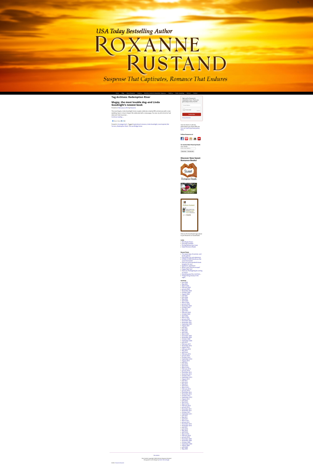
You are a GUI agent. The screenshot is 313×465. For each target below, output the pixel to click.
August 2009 (186, 445)
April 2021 (185, 332)
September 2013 (187, 377)
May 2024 (185, 299)
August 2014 (186, 361)
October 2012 (186, 396)
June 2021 (185, 329)
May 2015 (185, 351)
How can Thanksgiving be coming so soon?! (192, 271)
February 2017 (186, 344)
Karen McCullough (164, 460)
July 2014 (184, 362)
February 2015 (186, 354)
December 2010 (187, 424)
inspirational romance (139, 124)
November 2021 (187, 322)
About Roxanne (131, 93)
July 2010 (184, 427)
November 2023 (187, 306)
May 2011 (185, 417)
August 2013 (186, 379)
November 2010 (187, 425)
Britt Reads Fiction (187, 242)
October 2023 (186, 307)
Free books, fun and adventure (191, 257)
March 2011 (185, 421)
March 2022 (185, 317)
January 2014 (186, 371)
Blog (123, 93)
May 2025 (185, 284)
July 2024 (184, 296)
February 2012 (186, 405)
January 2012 (186, 407)
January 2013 (186, 391)
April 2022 (185, 316)
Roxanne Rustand (119, 463)
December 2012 (187, 392)
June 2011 (185, 415)
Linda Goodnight (152, 124)
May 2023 (185, 309)
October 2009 (186, 442)
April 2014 (185, 366)
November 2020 (187, 337)
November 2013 (187, 374)
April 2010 (185, 432)
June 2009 (185, 447)
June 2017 (185, 342)
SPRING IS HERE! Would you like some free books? (191, 260)
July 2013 (184, 381)
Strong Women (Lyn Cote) (190, 245)
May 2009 (185, 449)
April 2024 (185, 301)
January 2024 (186, 304)
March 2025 (185, 286)
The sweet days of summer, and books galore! (191, 255)
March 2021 (185, 334)
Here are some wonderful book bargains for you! (191, 263)
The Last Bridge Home (135, 126)
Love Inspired (162, 124)
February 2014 (186, 369)
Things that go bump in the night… (190, 276)
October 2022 (186, 314)
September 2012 (187, 397)
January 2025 (186, 289)
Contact (195, 93)
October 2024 (186, 292)
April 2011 (185, 419)
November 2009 (187, 440)
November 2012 (187, 394)
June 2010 (185, 429)
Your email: (184, 146)
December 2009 (187, 439)
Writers (189, 93)
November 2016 (187, 346)
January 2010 (186, 437)
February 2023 (186, 312)
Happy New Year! (187, 269)
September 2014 (187, 359)
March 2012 (185, 404)
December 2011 (187, 409)
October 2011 (186, 412)
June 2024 (185, 297)
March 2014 (185, 367)
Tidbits (170, 93)
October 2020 (186, 339)
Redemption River (122, 126)
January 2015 (186, 356)
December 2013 (187, 372)
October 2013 (186, 376)
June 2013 (185, 382)
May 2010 (185, 430)
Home (117, 93)
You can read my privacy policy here (190, 129)
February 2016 (186, 349)
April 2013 (185, 385)
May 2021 (185, 331)
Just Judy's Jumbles (187, 243)
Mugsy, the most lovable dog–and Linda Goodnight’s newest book (136, 103)
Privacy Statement (186, 117)
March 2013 (185, 387)
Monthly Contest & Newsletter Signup (154, 93)
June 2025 (185, 282)
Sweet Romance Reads (189, 247)
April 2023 (185, 311)
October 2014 (186, 357)
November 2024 (187, 291)
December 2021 (187, 321)
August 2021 (186, 326)
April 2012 (185, 402)
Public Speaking (179, 93)
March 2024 (185, 302)
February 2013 (186, 389)
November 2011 (187, 410)
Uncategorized (122, 124)
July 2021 (184, 327)
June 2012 (185, 401)
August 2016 (186, 347)
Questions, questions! (188, 266)
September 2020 (187, 341)
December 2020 (187, 336)
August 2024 (186, 294)
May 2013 (185, 384)
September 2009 (187, 444)
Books (139, 93)
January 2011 (186, 422)
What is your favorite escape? (191, 267)
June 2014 (185, 364)
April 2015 (185, 352)
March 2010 (185, 434)
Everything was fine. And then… (191, 274)
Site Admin (157, 455)
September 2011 (187, 414)
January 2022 (186, 319)
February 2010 (186, 435)
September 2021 (187, 324)
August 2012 (186, 399)
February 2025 (186, 287)
